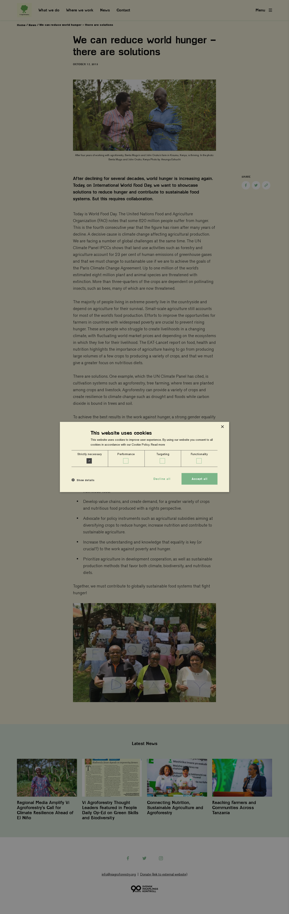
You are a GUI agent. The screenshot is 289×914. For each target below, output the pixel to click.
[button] (83, 480)
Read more (158, 444)
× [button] (222, 426)
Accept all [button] (200, 479)
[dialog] (144, 457)
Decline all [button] (162, 479)
